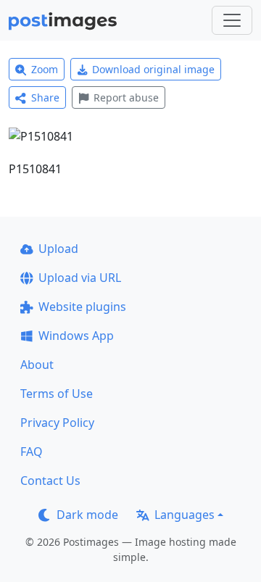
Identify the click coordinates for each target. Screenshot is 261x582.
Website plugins (82, 307)
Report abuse (126, 97)
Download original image (153, 69)
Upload (58, 249)
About (37, 365)
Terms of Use (56, 394)
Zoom (44, 69)
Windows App (76, 336)
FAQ (31, 452)
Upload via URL (79, 278)
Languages (184, 515)
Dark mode (87, 515)
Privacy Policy (57, 423)
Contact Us (50, 481)
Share (45, 97)
